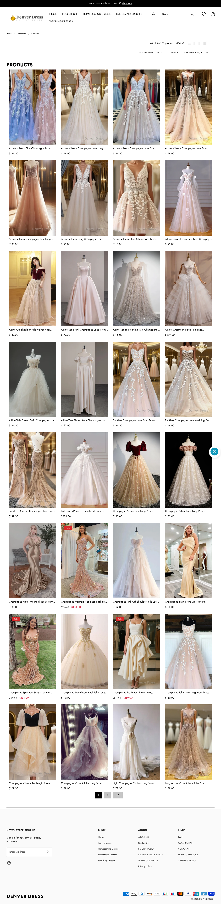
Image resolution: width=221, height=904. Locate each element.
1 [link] (98, 795)
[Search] (192, 14)
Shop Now (127, 3)
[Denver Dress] (27, 18)
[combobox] (177, 14)
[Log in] (153, 14)
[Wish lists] (203, 14)
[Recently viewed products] (214, 451)
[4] (203, 43)
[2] (193, 43)
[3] (198, 43)
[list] (189, 43)
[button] (214, 460)
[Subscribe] (46, 851)
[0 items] (212, 14)
